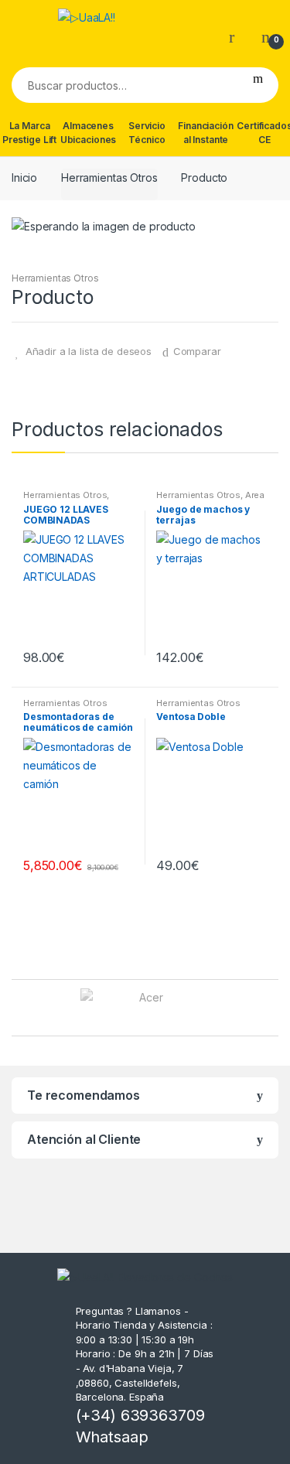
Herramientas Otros (109, 177)
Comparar (197, 351)
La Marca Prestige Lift (29, 132)
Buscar (257, 85)
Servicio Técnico (146, 132)
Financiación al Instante (205, 132)
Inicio (24, 177)
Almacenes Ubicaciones (88, 132)
